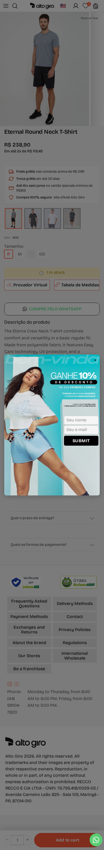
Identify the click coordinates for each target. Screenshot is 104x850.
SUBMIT (81, 440)
